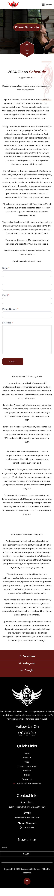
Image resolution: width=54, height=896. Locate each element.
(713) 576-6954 (27, 827)
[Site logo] (13, 4)
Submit (13, 361)
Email (5, 295)
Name (5, 268)
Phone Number (10, 309)
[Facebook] (20, 733)
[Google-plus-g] (33, 733)
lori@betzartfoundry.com (27, 817)
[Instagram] (27, 733)
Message (7, 322)
